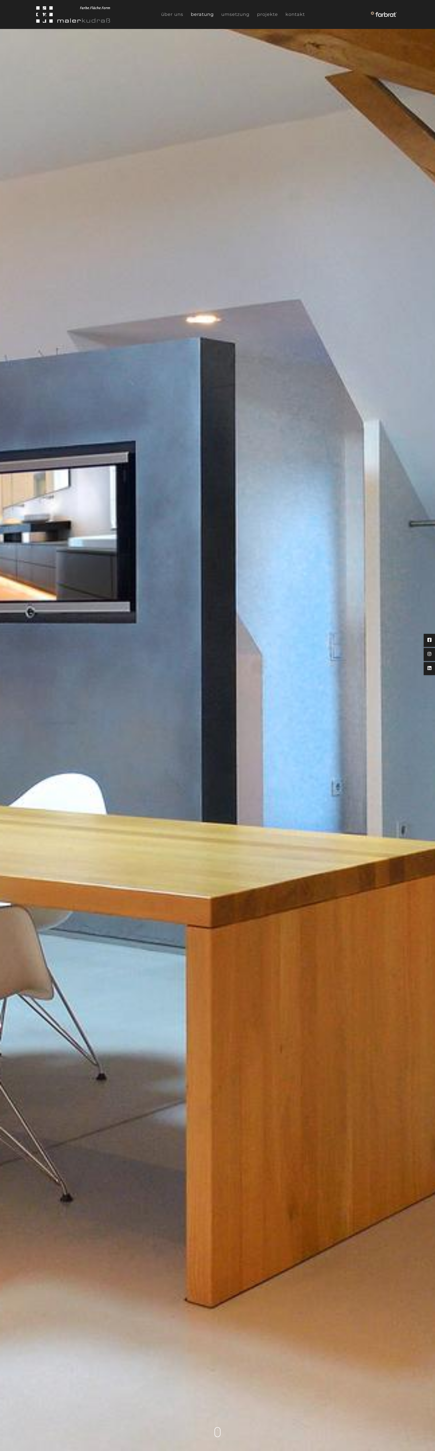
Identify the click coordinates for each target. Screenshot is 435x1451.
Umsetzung (235, 14)
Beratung (202, 14)
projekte (267, 14)
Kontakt (295, 14)
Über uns (172, 14)
